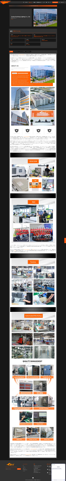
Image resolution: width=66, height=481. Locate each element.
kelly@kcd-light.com (9, 0)
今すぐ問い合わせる (55, 2)
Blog (48, 2)
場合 (46, 2)
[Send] (64, 480)
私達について (30, 2)
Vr (50, 2)
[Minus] (64, 464)
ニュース (44, 2)
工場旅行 (34, 2)
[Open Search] (59, 2)
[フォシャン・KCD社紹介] (45, 17)
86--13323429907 (51, 467)
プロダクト (26, 2)
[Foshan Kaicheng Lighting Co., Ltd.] (5, 2)
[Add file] (52, 480)
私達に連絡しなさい (39, 2)
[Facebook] (33, 477)
